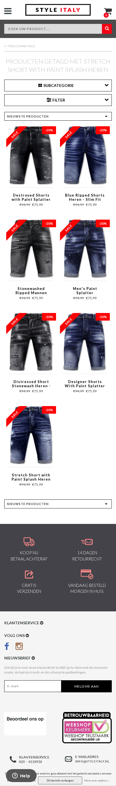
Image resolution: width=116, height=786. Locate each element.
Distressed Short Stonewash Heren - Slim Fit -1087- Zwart (31, 384)
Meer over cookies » (96, 780)
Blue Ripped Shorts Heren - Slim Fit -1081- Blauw (85, 197)
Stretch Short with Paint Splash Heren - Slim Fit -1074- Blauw (31, 477)
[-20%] (31, 155)
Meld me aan (86, 686)
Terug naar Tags (21, 46)
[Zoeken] (107, 29)
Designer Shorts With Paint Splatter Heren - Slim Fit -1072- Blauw (85, 384)
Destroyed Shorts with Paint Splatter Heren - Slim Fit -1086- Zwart (31, 197)
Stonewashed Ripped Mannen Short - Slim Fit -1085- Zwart (31, 291)
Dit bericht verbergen (60, 780)
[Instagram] (19, 647)
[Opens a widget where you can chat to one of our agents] (21, 776)
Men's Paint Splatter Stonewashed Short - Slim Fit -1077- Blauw (85, 291)
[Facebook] (6, 647)
